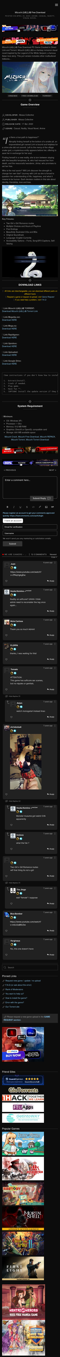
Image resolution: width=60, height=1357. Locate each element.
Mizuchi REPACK (47, 436)
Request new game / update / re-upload (23, 980)
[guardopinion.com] (23, 1079)
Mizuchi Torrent (18, 439)
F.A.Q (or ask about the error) (18, 984)
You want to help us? (14, 993)
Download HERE (9, 319)
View (23, 1143)
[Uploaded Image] (28, 761)
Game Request (48, 296)
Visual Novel (29, 18)
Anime (35, 16)
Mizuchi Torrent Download (37, 439)
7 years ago (47, 590)
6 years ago (47, 562)
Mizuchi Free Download (28, 436)
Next (52, 470)
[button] (56, 5)
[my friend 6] (23, 1107)
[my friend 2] (23, 1089)
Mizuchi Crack (11, 436)
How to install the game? (16, 998)
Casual (42, 16)
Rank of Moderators (14, 989)
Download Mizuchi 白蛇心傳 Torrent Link (20, 311)
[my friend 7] (23, 1117)
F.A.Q (44, 299)
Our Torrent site (12, 1006)
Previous (10, 470)
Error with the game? (14, 1002)
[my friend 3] (23, 1097)
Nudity (50, 16)
